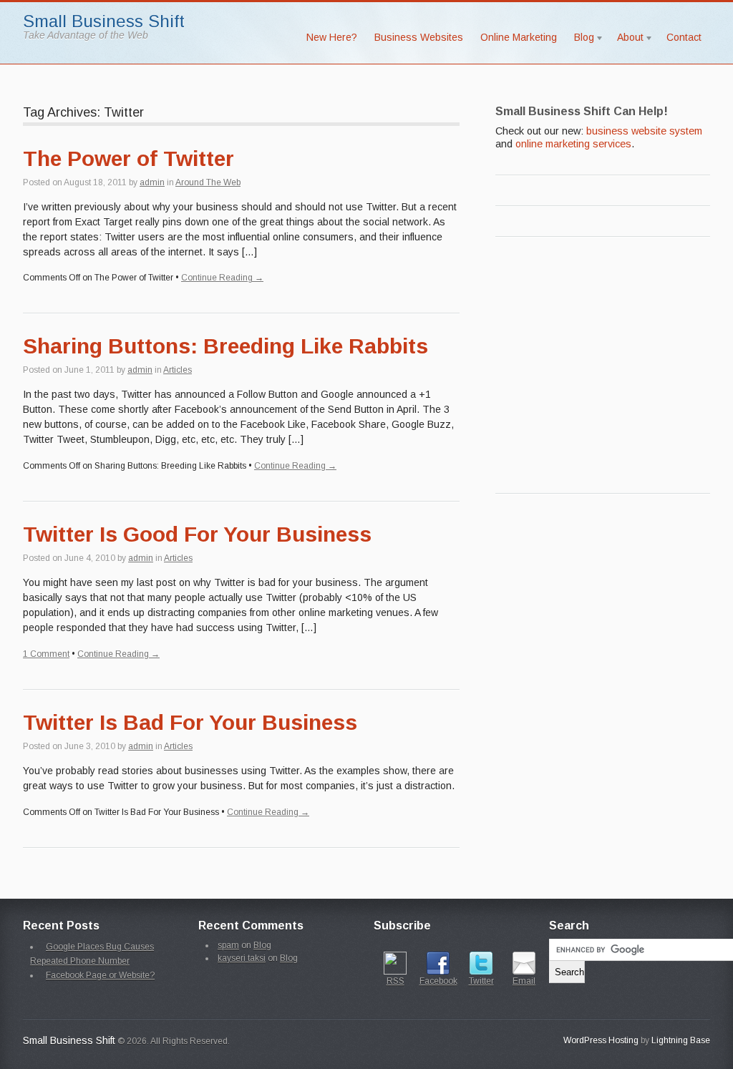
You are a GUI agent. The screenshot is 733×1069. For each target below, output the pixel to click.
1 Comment (46, 654)
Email (524, 981)
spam (228, 945)
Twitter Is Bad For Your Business (190, 722)
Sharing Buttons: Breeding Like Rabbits (225, 346)
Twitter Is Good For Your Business (197, 534)
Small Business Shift (104, 21)
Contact (684, 37)
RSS (395, 981)
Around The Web (208, 182)
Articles (177, 370)
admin (152, 182)
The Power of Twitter (128, 158)
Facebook (438, 981)
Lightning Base (680, 1040)
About (626, 40)
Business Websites (418, 37)
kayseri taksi (242, 958)
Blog (579, 40)
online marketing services (573, 144)
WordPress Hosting (601, 1040)
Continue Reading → (222, 278)
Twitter (481, 981)
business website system (644, 131)
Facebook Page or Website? (100, 975)
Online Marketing (518, 37)
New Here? (331, 37)
